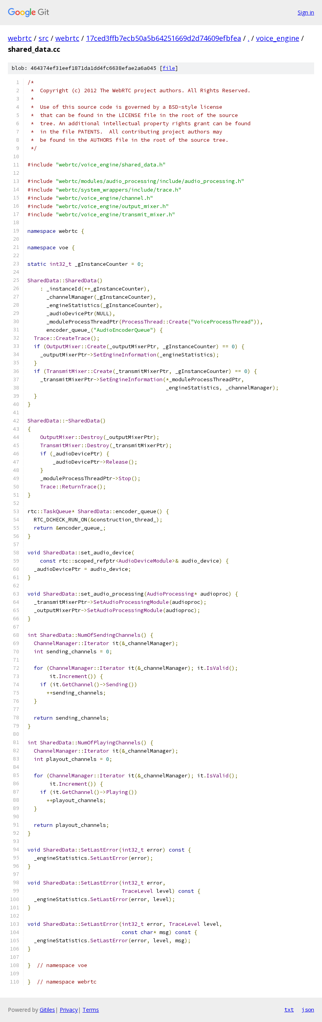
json (308, 1009)
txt (289, 1009)
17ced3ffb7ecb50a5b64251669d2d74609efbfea (163, 38)
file (169, 68)
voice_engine (277, 38)
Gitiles (47, 1009)
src (43, 38)
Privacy (69, 1009)
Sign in (306, 12)
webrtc (20, 38)
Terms (90, 1009)
